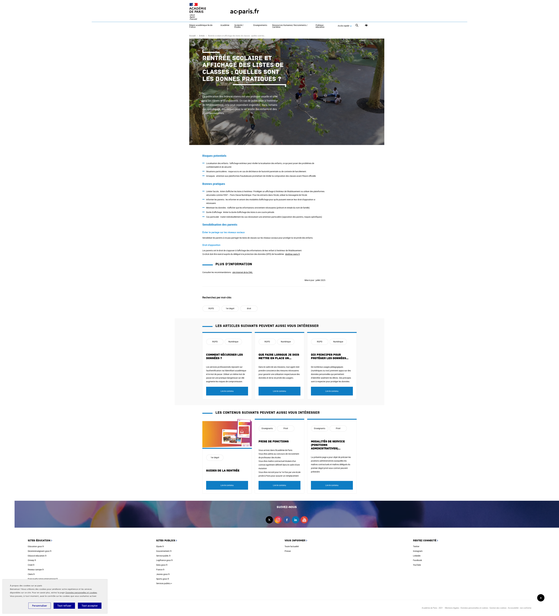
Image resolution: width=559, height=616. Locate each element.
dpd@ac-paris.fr (292, 254)
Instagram (417, 551)
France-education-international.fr (43, 578)
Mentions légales (452, 608)
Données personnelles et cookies (81, 592)
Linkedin (417, 555)
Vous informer (295, 540)
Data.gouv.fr (162, 564)
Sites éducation (39, 540)
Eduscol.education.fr (37, 555)
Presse (288, 551)
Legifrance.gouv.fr (164, 560)
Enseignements (260, 25)
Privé (285, 428)
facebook (286, 519)
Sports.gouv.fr (162, 578)
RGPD (211, 308)
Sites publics (165, 540)
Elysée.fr (160, 546)
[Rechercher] (356, 26)
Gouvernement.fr (164, 551)
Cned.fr (31, 564)
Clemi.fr (31, 574)
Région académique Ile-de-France (201, 26)
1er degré (230, 308)
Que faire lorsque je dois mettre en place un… (279, 356)
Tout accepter (90, 605)
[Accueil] (203, 11)
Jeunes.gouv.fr (163, 574)
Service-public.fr (163, 555)
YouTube (417, 564)
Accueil (192, 35)
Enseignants (267, 428)
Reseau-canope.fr (36, 569)
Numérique (233, 341)
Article (202, 35)
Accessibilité (366, 25)
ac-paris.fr (244, 11)
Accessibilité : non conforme (519, 608)
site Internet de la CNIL (242, 272)
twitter (269, 519)
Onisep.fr (32, 560)
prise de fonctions (274, 441)
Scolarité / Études (239, 26)
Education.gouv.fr (36, 546)
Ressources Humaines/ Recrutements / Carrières (290, 26)
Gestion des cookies (498, 608)
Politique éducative (320, 26)
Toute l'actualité (292, 546)
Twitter (416, 546)
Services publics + (164, 583)
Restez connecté (424, 540)
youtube (304, 519)
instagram (278, 519)
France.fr (160, 569)
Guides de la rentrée (222, 470)
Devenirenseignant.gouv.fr (40, 551)
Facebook (417, 560)
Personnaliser (39, 605)
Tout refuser (64, 605)
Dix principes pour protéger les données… (330, 356)
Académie (224, 25)
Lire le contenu (227, 391)
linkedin (295, 519)
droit (249, 308)
